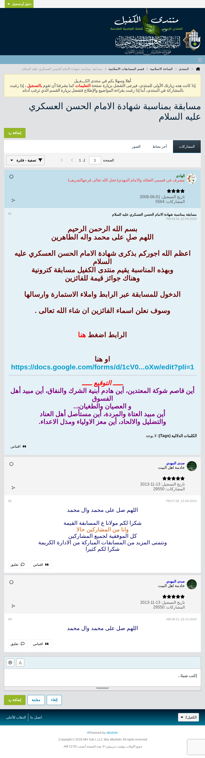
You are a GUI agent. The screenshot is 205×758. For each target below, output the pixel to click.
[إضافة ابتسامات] (10, 663)
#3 (10, 619)
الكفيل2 (191, 717)
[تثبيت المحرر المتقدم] (20, 663)
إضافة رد (14, 700)
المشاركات (187, 146)
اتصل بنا (36, 717)
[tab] (187, 146)
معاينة (36, 700)
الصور (136, 146)
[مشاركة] (13, 200)
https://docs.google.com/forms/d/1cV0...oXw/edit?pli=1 (102, 367)
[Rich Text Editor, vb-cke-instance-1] (102, 677)
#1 (10, 213)
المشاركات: (175, 201)
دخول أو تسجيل (21, 4)
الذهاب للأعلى (16, 717)
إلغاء (54, 700)
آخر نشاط (159, 146)
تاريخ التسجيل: (173, 197)
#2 (10, 501)
